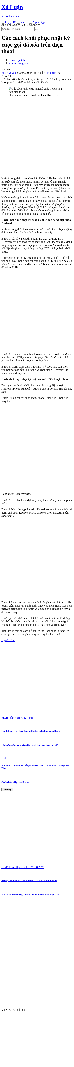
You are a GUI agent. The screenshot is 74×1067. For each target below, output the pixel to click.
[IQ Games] (2, 23)
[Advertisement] (37, 137)
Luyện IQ (10, 22)
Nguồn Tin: (8, 640)
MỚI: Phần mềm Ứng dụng (17, 717)
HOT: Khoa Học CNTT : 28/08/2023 (22, 867)
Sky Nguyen (8, 72)
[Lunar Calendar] (30, 23)
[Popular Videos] (18, 23)
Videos (24, 22)
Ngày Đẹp (38, 22)
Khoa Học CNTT (19, 60)
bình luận (51, 72)
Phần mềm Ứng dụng (19, 63)
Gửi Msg (7, 789)
